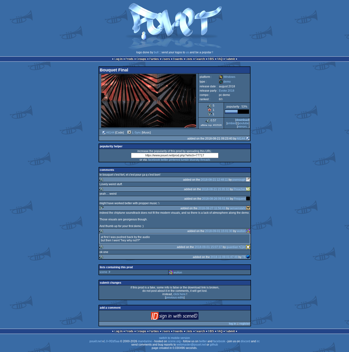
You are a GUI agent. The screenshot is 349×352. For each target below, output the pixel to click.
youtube (243, 123)
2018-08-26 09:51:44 (215, 198)
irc (258, 341)
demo (225, 81)
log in (232, 323)
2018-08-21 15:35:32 (215, 189)
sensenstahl (237, 208)
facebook (154, 159)
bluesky (195, 159)
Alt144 (110, 132)
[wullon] (248, 231)
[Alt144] (104, 132)
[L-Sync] (129, 132)
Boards (178, 59)
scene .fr (104, 272)
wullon (241, 231)
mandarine (145, 341)
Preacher (239, 189)
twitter (164, 159)
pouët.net (96, 341)
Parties (154, 59)
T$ (243, 257)
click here (179, 294)
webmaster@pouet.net (191, 344)
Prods (129, 59)
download (242, 120)
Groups (141, 59)
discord (245, 341)
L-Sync (136, 132)
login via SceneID (182, 317)
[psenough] (248, 179)
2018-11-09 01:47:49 (224, 257)
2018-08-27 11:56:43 (211, 208)
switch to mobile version (174, 338)
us (187, 52)
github (214, 344)
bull (156, 52)
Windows (227, 77)
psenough (238, 179)
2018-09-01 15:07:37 (208, 247)
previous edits (175, 297)
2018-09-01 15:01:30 (218, 231)
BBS (211, 59)
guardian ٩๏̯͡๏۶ (235, 247)
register (244, 323)
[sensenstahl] (248, 208)
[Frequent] (248, 198)
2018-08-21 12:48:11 (214, 179)
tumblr (185, 159)
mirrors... (243, 126)
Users (166, 59)
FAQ (219, 59)
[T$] (248, 257)
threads (205, 159)
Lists (189, 59)
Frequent (239, 198)
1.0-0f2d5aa (111, 341)
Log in (118, 59)
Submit (230, 59)
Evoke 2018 (226, 90)
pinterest (174, 159)
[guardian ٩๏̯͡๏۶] (248, 247)
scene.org (174, 341)
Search (200, 59)
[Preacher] (248, 189)
